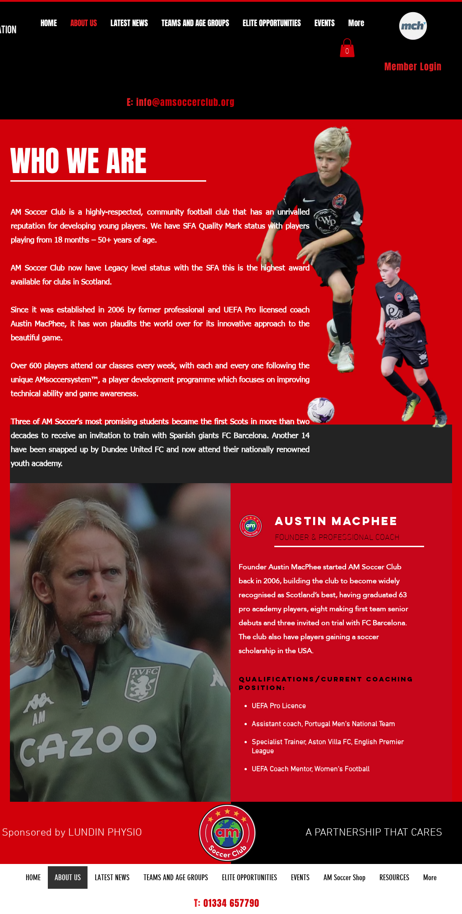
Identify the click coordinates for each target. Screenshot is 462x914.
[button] (347, 47)
